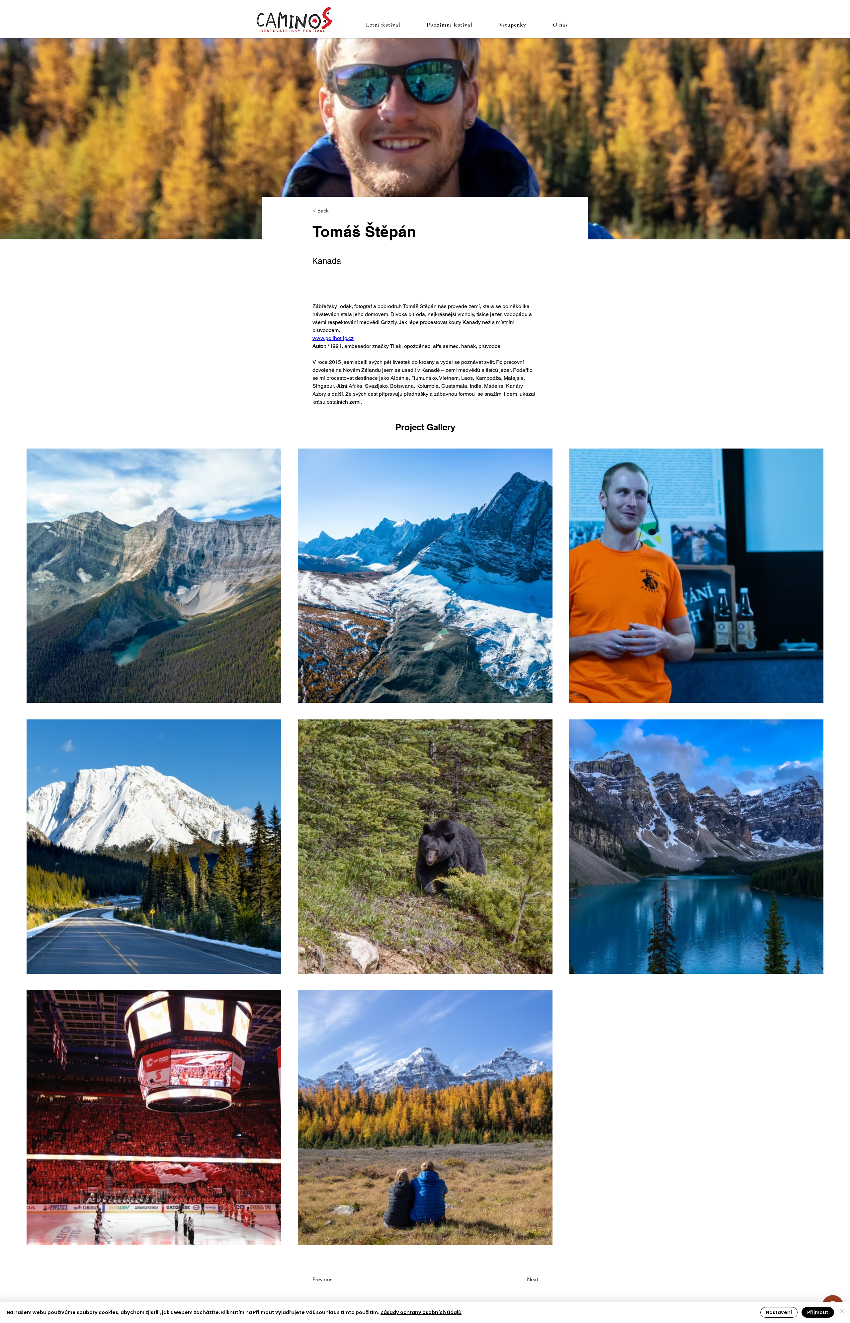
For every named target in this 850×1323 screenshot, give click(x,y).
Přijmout (817, 1312)
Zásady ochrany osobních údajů (421, 1312)
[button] (383, 24)
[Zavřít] (842, 1312)
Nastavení (779, 1312)
